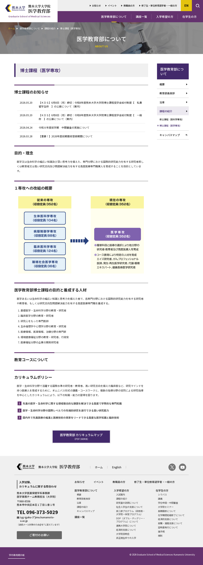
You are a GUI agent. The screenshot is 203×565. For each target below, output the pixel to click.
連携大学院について (126, 525)
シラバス (162, 494)
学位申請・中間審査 (168, 502)
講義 (160, 498)
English (116, 467)
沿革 (162, 102)
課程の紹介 (166, 111)
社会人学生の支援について (129, 506)
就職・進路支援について (170, 523)
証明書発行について (168, 527)
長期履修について (167, 511)
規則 (160, 535)
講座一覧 (141, 17)
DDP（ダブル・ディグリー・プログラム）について (130, 520)
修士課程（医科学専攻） (172, 119)
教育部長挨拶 (167, 93)
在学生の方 (189, 17)
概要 (162, 84)
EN (186, 5)
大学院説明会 (122, 533)
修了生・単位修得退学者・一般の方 (159, 5)
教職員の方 (129, 5)
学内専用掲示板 (16, 555)
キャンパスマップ (170, 135)
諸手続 (161, 531)
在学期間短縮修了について (171, 515)
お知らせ (96, 5)
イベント (112, 5)
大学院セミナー (166, 506)
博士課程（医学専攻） (171, 125)
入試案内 (120, 494)
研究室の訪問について (127, 502)
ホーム (11, 28)
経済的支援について (126, 529)
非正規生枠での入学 (126, 537)
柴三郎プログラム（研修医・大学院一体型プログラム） (130, 512)
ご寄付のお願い (39, 535)
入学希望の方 (164, 17)
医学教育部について (114, 17)
